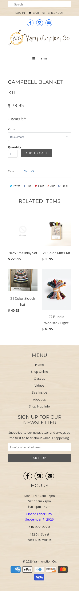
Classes (39, 378)
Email (65, 186)
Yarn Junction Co (44, 561)
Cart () (38, 12)
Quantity (14, 147)
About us (39, 399)
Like (29, 186)
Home (39, 364)
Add (52, 186)
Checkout (56, 12)
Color (12, 129)
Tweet (16, 186)
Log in (20, 12)
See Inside (39, 392)
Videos (39, 385)
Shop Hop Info (39, 406)
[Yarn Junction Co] (39, 40)
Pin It (41, 186)
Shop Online (39, 371)
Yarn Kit (29, 171)
